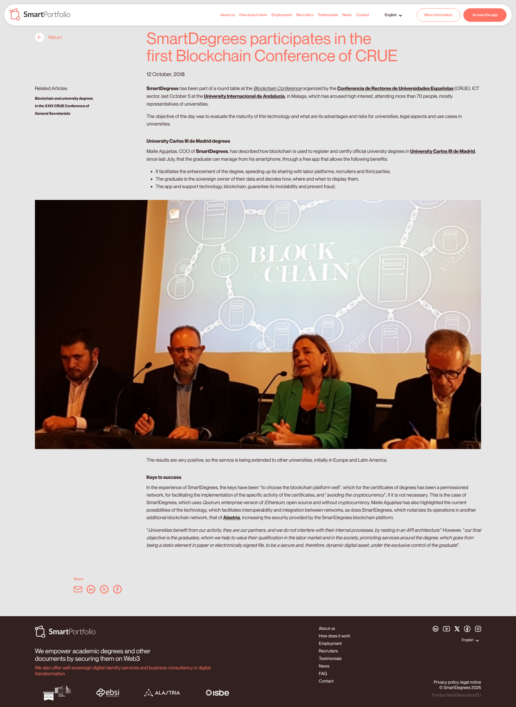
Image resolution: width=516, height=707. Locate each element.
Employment (281, 15)
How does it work (253, 15)
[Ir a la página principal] (40, 14)
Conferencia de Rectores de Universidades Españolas (395, 88)
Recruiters (304, 15)
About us (227, 15)
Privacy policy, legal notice (457, 682)
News (347, 15)
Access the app (484, 15)
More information (439, 15)
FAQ (323, 673)
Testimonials (328, 15)
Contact (362, 15)
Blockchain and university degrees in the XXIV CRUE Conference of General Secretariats (64, 106)
